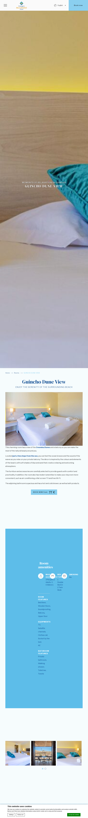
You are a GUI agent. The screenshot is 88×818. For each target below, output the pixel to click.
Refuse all (20, 814)
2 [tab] (45, 768)
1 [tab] (42, 768)
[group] (44, 184)
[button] (5, 5)
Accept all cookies (74, 814)
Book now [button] (78, 5)
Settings (11, 814)
